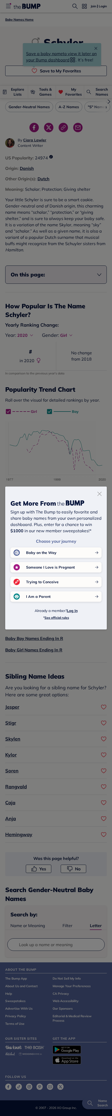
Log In (72, 610)
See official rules (57, 618)
